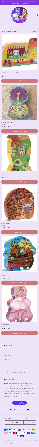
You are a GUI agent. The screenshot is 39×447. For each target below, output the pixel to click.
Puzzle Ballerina (5, 324)
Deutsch (28, 422)
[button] (2, 15)
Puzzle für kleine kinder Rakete (9, 173)
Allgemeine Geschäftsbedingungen (14, 372)
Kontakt (6, 359)
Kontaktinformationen (28, 443)
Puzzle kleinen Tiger (6, 223)
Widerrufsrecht (19, 440)
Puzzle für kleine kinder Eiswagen (10, 72)
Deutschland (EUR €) (12, 422)
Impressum (7, 355)
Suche (5, 351)
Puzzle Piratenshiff (6, 274)
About (6, 363)
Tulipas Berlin (10, 440)
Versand (19, 443)
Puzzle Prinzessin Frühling (8, 122)
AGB (7, 443)
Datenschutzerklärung (11, 368)
